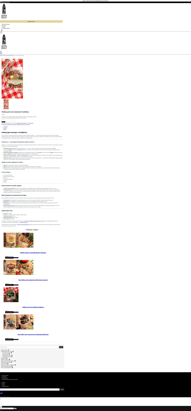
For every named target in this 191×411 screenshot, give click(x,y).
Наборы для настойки (21, 123)
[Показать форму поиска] (1, 53)
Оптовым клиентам (6, 28)
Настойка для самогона (21, 124)
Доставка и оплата (5, 375)
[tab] (33, 126)
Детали (5, 128)
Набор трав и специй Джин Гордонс (33, 253)
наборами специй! (24, 222)
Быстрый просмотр (9, 257)
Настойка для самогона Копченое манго (33, 280)
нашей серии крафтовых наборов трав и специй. (34, 221)
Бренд (5, 129)
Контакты (4, 25)
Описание (6, 126)
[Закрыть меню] (0, 399)
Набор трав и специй (11, 124)
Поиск (61, 347)
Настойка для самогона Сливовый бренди (33, 334)
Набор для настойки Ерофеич (33, 307)
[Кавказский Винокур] (4, 19)
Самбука (28, 124)
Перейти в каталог (31, 21)
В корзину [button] (15, 257)
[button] (2, 58)
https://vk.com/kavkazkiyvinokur (23, 224)
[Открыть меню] (1, 32)
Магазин (3, 383)
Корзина (3, 26)
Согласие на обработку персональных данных (10, 379)
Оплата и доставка (6, 24)
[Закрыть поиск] (1, 407)
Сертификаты (4, 376)
